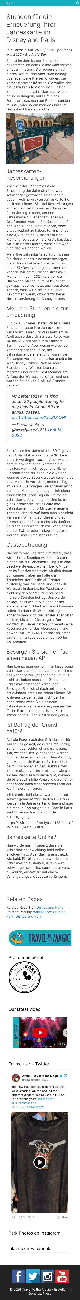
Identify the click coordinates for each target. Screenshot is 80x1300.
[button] (13, 1032)
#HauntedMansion (24, 1103)
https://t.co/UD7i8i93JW (28, 1107)
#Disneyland (46, 1099)
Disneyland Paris (49, 907)
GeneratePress (40, 1293)
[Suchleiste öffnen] (78, 3)
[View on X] (66, 1075)
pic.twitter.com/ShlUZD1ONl (39, 417)
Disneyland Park (29, 916)
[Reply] (13, 1217)
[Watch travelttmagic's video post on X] (39, 1162)
